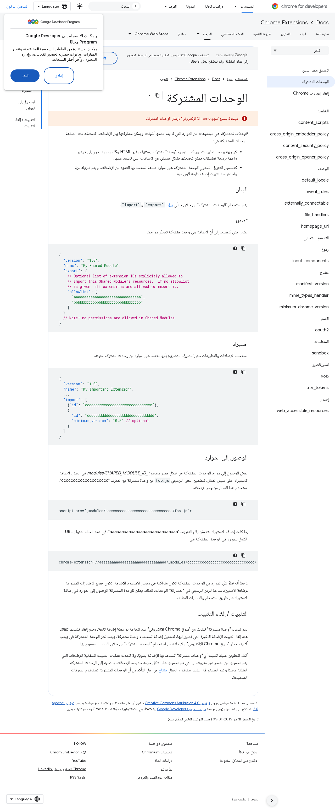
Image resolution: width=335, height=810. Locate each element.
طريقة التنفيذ (262, 33)
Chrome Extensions (284, 22)
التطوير (286, 33)
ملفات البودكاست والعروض (154, 777)
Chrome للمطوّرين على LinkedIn (62, 769)
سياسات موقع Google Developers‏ (181, 709)
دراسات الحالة (214, 6)
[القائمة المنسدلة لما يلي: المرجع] (196, 34)
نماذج (182, 33)
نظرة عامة (322, 33)
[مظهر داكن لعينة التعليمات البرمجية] (235, 248)
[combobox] (114, 6)
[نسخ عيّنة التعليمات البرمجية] (243, 248)
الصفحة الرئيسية (237, 79)
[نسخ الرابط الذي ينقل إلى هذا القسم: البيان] (230, 190)
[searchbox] (300, 50)
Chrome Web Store (152, 33)
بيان (170, 204)
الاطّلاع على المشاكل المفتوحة (239, 760)
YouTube (79, 760)
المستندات (247, 6)
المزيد (173, 6)
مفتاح (163, 670)
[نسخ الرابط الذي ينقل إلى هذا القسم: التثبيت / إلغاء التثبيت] (192, 614)
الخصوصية (239, 799)
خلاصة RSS (78, 777)
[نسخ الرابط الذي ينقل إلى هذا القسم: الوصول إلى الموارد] (199, 458)
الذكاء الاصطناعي (232, 33)
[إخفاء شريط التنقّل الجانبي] (272, 800)
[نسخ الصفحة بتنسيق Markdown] (157, 95)
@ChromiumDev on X (68, 752)
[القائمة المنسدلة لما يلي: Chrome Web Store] (128, 34)
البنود (254, 799)
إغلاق (59, 75)
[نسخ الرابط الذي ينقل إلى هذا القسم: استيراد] (227, 344)
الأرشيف (166, 769)
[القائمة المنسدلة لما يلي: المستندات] (234, 6)
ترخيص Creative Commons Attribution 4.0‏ (177, 703)
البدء (25, 75)
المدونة (191, 6)
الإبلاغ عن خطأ (248, 752)
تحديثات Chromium (157, 752)
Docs (322, 22)
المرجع (207, 33)
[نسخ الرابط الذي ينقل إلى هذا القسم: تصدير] (230, 221)
